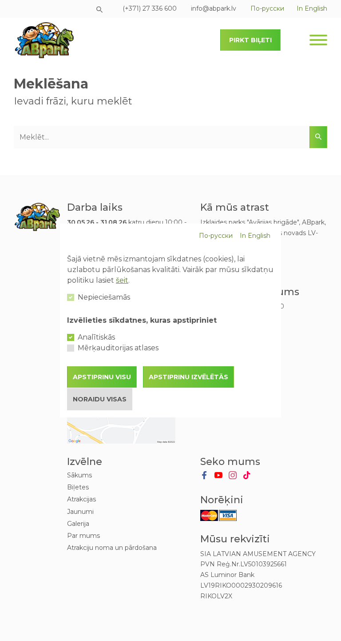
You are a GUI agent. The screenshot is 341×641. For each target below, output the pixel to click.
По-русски (216, 236)
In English (255, 236)
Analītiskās (96, 337)
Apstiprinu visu (102, 377)
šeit (122, 280)
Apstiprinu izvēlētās (188, 377)
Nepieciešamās (104, 297)
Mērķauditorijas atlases (118, 348)
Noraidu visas (100, 399)
